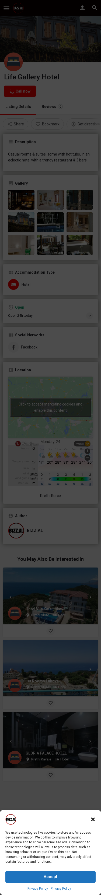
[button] (93, 819)
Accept (50, 876)
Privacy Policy (37, 888)
